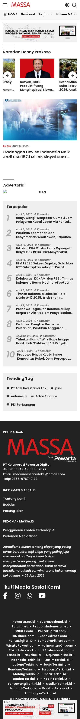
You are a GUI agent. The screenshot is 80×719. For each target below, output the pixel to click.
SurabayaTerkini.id (56, 669)
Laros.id (13, 655)
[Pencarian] (74, 5)
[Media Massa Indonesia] (20, 5)
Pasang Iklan (13, 511)
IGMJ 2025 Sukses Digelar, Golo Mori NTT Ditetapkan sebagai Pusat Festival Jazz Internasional (44, 265)
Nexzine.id (33, 655)
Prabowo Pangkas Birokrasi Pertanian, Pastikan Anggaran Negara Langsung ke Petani (39, 326)
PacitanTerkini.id (55, 688)
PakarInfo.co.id (21, 650)
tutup (7, 702)
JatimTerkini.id (57, 660)
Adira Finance (46, 396)
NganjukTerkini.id (23, 688)
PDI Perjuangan (23, 404)
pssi (58, 388)
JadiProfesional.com (54, 650)
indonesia (19, 396)
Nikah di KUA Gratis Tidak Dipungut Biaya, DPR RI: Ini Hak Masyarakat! (43, 250)
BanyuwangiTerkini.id (24, 684)
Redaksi (9, 504)
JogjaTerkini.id (55, 664)
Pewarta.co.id (24, 622)
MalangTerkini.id (26, 674)
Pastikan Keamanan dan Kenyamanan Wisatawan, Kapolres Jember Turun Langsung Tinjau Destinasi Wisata (43, 235)
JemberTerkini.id (25, 679)
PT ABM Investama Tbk (28, 388)
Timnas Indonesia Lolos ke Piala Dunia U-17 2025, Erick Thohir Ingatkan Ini (40, 296)
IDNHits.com (23, 631)
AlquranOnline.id (59, 655)
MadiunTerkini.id (59, 684)
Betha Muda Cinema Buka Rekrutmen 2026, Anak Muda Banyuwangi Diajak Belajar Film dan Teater (58, 86)
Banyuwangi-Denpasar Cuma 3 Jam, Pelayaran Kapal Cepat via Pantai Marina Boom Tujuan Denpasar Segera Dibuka (44, 220)
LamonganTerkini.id (40, 693)
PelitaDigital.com (52, 631)
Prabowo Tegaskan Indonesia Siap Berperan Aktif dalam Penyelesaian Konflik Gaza (43, 311)
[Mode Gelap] (67, 5)
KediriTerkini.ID (55, 679)
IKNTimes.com (23, 636)
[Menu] (6, 5)
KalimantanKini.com (57, 645)
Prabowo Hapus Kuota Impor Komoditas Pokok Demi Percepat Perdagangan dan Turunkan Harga (44, 356)
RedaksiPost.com (53, 636)
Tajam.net (20, 626)
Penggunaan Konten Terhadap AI (29, 530)
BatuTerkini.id (55, 674)
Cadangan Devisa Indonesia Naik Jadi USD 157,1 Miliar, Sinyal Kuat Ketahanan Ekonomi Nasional (36, 157)
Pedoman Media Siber (20, 536)
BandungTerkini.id (22, 669)
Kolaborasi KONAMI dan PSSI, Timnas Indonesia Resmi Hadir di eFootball (44, 280)
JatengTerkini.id (25, 664)
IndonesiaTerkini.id (25, 660)
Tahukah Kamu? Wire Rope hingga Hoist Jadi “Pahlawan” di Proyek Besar (42, 341)
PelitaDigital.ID (21, 641)
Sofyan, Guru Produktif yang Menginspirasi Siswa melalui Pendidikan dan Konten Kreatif (19, 86)
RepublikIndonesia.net (50, 626)
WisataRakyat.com (21, 645)
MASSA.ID (47, 699)
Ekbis (7, 146)
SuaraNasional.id (53, 622)
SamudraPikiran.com (54, 641)
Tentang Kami (14, 499)
